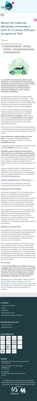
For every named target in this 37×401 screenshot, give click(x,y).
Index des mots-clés (6, 325)
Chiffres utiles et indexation (12, 46)
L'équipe (3, 308)
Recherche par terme (6, 327)
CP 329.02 (27, 46)
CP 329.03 (7, 49)
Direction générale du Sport (22, 384)
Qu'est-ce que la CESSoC (8, 305)
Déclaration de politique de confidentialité (12, 315)
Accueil (5, 40)
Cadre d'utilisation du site (7, 313)
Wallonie (18, 386)
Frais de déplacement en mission (23, 49)
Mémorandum (4, 310)
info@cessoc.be (5, 367)
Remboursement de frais (12, 52)
